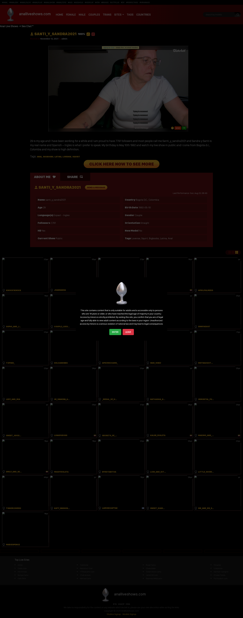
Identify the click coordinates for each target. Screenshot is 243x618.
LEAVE (128, 332)
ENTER (115, 332)
